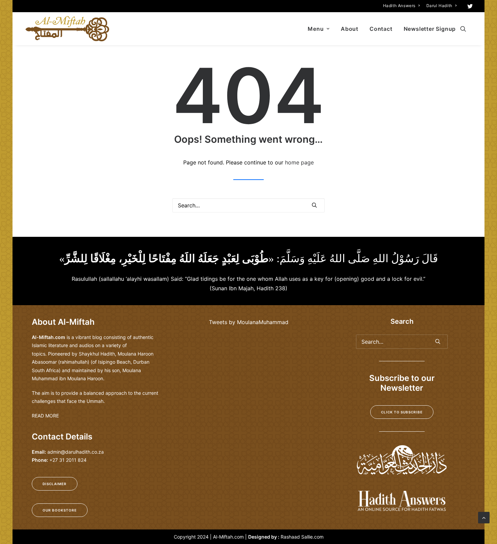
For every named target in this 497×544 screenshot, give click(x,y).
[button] (470, 6)
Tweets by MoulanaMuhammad (248, 322)
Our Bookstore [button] (60, 510)
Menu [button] (316, 28)
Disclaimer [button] (55, 484)
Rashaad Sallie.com (302, 537)
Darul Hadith (439, 5)
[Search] (248, 205)
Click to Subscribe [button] (402, 412)
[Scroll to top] (484, 517)
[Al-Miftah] (67, 28)
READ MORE (45, 415)
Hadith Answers (399, 5)
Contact (381, 28)
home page (299, 162)
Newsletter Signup (430, 28)
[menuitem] (401, 5)
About (349, 28)
